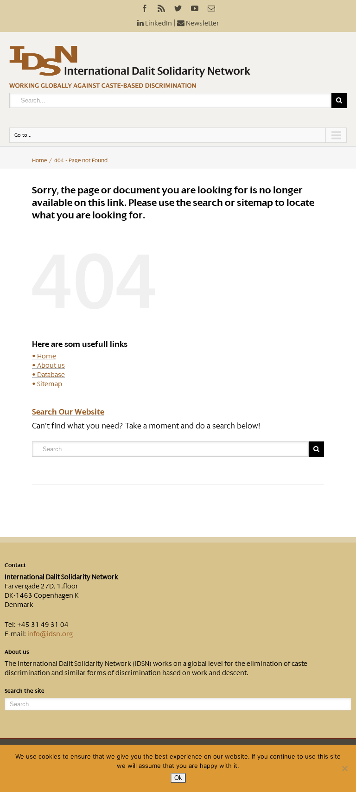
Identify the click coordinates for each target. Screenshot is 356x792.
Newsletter (201, 23)
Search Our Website (68, 411)
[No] (344, 768)
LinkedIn (158, 23)
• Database (48, 374)
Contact (15, 565)
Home (39, 160)
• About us (48, 365)
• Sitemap (47, 384)
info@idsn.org (50, 634)
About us (17, 652)
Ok (178, 777)
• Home (44, 356)
